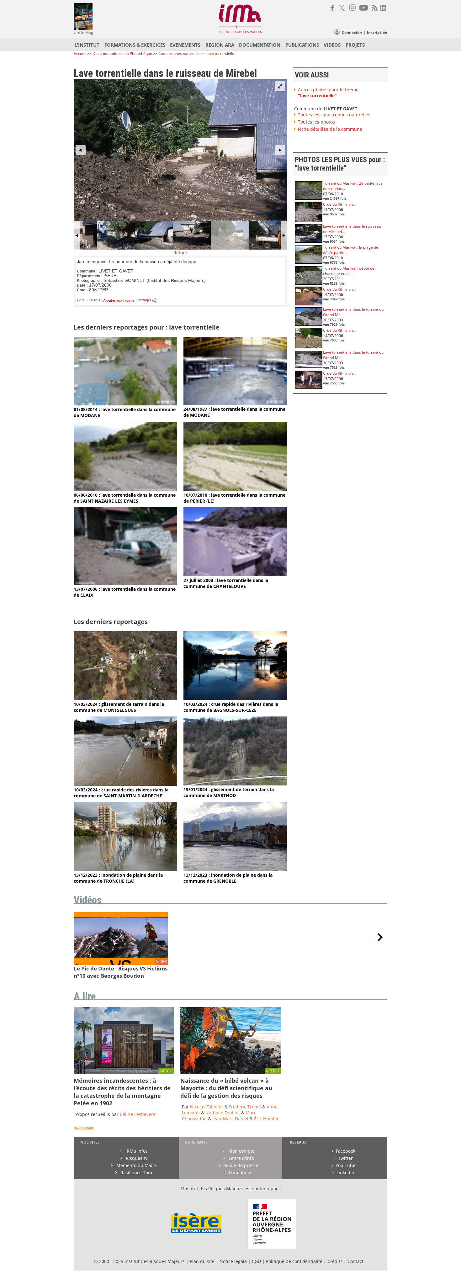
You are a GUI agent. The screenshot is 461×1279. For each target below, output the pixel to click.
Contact (356, 1261)
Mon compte (241, 1151)
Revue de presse (240, 1165)
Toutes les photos (316, 122)
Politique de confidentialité (294, 1261)
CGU (256, 1261)
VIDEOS (332, 45)
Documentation (106, 53)
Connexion (352, 32)
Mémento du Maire (136, 1165)
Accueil (80, 53)
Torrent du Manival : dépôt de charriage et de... (348, 271)
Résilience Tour (136, 1173)
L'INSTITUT (87, 45)
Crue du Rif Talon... (339, 204)
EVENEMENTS (185, 45)
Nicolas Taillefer (206, 1107)
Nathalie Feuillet (222, 1113)
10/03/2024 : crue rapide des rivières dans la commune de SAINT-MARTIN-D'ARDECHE (121, 793)
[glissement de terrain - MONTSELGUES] (125, 698)
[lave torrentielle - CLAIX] (125, 583)
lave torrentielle (220, 53)
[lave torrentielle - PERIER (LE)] (235, 489)
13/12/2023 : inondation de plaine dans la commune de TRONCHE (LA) (118, 878)
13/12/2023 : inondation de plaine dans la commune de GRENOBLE (228, 878)
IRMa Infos (136, 1151)
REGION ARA (219, 45)
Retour (180, 253)
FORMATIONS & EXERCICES (134, 45)
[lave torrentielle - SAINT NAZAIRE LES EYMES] (125, 489)
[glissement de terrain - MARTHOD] (235, 784)
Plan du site (202, 1261)
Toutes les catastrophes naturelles (334, 115)
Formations (240, 1173)
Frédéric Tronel (245, 1107)
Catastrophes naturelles (179, 53)
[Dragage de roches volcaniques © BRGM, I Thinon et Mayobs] (230, 1073)
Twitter (345, 1158)
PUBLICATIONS (302, 45)
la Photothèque (139, 53)
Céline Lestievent (138, 1114)
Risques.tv (136, 1158)
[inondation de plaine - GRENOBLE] (235, 869)
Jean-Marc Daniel (230, 1119)
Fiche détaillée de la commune (330, 129)
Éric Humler (266, 1119)
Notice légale (233, 1261)
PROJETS (355, 45)
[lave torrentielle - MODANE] (125, 404)
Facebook (345, 1151)
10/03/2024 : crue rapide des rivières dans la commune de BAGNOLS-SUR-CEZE (230, 707)
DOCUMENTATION (259, 45)
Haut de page (84, 1127)
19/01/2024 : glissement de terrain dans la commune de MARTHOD (228, 792)
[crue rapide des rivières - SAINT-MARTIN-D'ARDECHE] (125, 784)
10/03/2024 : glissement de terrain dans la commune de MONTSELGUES (119, 707)
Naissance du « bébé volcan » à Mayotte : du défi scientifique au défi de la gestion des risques (226, 1088)
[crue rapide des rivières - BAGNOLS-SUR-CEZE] (235, 698)
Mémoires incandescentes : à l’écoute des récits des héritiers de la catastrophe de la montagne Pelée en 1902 (122, 1092)
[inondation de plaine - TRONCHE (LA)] (125, 869)
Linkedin (345, 1173)
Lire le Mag (83, 32)
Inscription (377, 32)
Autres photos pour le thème (328, 92)
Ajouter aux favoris (119, 300)
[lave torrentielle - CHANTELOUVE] (235, 575)
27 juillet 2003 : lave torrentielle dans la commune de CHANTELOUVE (225, 583)
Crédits (334, 1261)
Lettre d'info (240, 1158)
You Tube (345, 1165)
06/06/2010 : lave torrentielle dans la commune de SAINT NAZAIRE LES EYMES (125, 498)
